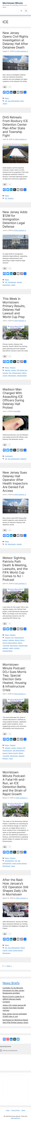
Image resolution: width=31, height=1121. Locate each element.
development (9, 861)
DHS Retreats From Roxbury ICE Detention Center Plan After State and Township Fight (15, 126)
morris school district (10, 643)
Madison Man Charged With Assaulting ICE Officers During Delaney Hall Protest (13, 398)
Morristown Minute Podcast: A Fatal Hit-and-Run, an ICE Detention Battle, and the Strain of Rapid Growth (14, 783)
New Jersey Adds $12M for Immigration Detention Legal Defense (15, 219)
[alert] (15, 1051)
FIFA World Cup (22, 370)
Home (8, 1110)
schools (16, 648)
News (7, 98)
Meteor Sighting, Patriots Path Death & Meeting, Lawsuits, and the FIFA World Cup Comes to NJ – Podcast (15, 568)
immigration (12, 282)
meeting (11, 640)
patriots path (23, 645)
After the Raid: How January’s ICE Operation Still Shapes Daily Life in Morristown (15, 887)
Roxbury (11, 198)
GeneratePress (15, 1118)
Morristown (6, 285)
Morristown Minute (13, 3)
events (13, 370)
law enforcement (14, 101)
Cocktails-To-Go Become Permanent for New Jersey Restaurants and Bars (13, 990)
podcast (5, 648)
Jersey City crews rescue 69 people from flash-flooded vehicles (14, 1007)
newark (19, 544)
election (7, 370)
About (23, 1110)
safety (13, 285)
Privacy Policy (15, 1110)
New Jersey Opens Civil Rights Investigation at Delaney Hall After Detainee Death (15, 40)
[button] (21, 10)
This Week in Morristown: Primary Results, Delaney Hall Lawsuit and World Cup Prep (14, 308)
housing (5, 373)
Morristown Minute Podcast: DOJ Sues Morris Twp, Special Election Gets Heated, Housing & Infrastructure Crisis (14, 677)
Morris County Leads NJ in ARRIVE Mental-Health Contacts (13, 999)
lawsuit (19, 282)
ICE (6, 101)
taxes (11, 758)
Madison (23, 459)
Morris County (19, 640)
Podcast (12, 368)
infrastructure (16, 373)
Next (9, 966)
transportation (22, 375)
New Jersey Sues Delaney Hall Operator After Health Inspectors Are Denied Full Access (15, 481)
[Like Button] (5, 87)
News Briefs (11, 983)
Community (9, 456)
